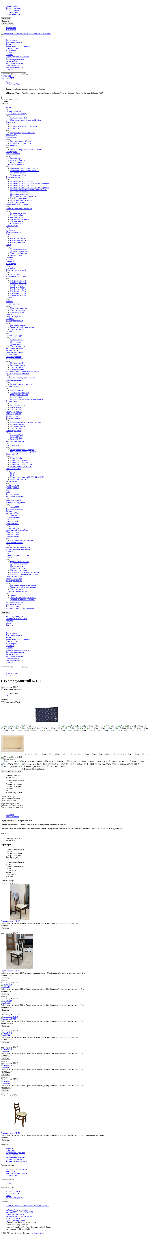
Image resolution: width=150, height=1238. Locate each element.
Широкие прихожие (18, 312)
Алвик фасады (11, 135)
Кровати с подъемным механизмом (24, 574)
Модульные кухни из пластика (22, 133)
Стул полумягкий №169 (10, 971)
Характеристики (12, 817)
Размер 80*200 (16, 437)
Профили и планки (18, 173)
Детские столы (11, 401)
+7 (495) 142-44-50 (8, 76)
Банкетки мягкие (12, 494)
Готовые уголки (16, 158)
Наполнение (15, 274)
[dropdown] (2, 2)
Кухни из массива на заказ (16, 619)
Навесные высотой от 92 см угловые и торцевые (29, 188)
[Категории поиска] (2, 36)
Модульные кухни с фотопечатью (23, 126)
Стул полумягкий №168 (10, 921)
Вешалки (9, 302)
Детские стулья (12, 416)
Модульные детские (14, 380)
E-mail (8, 82)
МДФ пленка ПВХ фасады (16, 114)
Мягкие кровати (16, 390)
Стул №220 (5, 1003)
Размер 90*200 (16, 439)
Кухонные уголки (13, 154)
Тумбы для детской (13, 414)
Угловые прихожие (18, 310)
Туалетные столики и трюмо (17, 591)
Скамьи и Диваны (17, 160)
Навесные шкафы (17, 363)
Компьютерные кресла (15, 59)
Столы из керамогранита (20, 240)
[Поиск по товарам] (27, 74)
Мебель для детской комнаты (17, 57)
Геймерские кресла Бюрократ (22, 450)
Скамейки (10, 262)
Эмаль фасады (11, 137)
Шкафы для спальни (14, 581)
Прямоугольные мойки (19, 219)
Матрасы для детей (13, 431)
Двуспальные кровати (19, 564)
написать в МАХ (8, 78)
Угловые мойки (16, 221)
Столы (8, 234)
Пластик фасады (12, 128)
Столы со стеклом (17, 243)
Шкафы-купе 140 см (18, 285)
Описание (10, 815)
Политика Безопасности (15, 1157)
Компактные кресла (18, 479)
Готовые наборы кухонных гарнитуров (26, 150)
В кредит (9, 1148)
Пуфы (8, 492)
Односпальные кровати (19, 562)
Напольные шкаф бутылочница (22, 200)
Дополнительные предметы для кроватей (26, 399)
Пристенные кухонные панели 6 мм (24, 171)
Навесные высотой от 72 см (21, 181)
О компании (10, 1151)
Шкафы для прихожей (14, 321)
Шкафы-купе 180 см (18, 291)
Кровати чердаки (17, 397)
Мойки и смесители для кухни (18, 46)
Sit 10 (12, 473)
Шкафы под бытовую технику (22, 198)
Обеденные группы (13, 232)
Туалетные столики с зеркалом (22, 600)
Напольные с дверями (19, 192)
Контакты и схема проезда (16, 1173)
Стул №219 (5, 987)
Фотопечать (10, 122)
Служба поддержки (9, 1165)
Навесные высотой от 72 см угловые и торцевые (29, 183)
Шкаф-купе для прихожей (16, 270)
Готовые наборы (12, 304)
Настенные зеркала (13, 604)
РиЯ (7, 695)
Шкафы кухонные (13, 177)
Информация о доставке (15, 1153)
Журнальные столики (14, 348)
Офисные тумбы (12, 534)
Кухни (8, 44)
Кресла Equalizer (16, 458)
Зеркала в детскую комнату (21, 384)
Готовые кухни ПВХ (18, 118)
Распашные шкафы (18, 325)
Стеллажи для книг (13, 357)
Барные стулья (16, 255)
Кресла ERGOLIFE (13, 469)
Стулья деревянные (18, 249)
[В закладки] (4, 980)
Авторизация (11, 28)
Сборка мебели (12, 1155)
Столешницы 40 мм (18, 175)
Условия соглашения (14, 1159)
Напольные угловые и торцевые (23, 196)
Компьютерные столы (14, 67)
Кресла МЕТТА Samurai (19, 460)
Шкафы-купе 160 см (18, 289)
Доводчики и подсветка (15, 503)
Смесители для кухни (14, 224)
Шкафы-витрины (17, 369)
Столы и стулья (12, 48)
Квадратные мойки (18, 213)
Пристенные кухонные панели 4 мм (24, 169)
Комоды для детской (14, 412)
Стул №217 (5, 1083)
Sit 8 (12, 475)
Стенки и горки (16, 344)
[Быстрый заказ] (2, 980)
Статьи (8, 1183)
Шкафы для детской (14, 418)
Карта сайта (10, 1171)
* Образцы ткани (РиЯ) (10, 702)
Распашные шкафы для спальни (23, 585)
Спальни (9, 69)
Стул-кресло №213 (8, 1019)
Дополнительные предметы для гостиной (22, 371)
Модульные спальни (14, 576)
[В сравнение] (7, 980)
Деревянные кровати (14, 42)
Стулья (8, 245)
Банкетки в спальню (14, 606)
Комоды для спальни (14, 579)
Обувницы (10, 319)
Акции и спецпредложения (17, 1169)
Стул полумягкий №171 (10, 1133)
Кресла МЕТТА (12, 454)
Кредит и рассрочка (13, 8)
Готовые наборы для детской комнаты (21, 378)
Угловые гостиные (17, 346)
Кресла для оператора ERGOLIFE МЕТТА (27, 477)
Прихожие (10, 53)
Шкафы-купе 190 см (18, 293)
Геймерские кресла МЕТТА (21, 467)
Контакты (9, 625)
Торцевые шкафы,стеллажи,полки (24, 587)
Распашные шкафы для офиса (22, 541)
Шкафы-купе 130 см (18, 283)
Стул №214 (5, 1035)
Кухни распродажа (13, 111)
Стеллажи (10, 519)
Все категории (11, 40)
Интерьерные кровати (19, 570)
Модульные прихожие (14, 317)
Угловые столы (16, 410)
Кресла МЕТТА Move (19, 462)
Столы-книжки (12, 522)
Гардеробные (11, 268)
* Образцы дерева (8, 759)
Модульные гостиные (14, 352)
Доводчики (14, 507)
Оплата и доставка (13, 10)
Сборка (8, 623)
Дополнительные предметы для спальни (22, 608)
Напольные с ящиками (19, 194)
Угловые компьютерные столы (18, 549)
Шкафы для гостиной (14, 359)
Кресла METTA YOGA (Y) (21, 464)
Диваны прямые (12, 486)
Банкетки (9, 259)
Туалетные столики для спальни (23, 598)
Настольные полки (17, 405)
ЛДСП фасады (11, 145)
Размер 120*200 (16, 435)
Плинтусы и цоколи (14, 162)
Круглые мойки (16, 215)
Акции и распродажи (14, 617)
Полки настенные (13, 517)
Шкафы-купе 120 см (18, 281)
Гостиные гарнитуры (14, 336)
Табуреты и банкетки (18, 253)
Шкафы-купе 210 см (18, 295)
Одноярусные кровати (19, 395)
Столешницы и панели (15, 164)
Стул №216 (5, 1067)
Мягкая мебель (11, 61)
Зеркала (9, 314)
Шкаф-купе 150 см (17, 287)
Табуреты (9, 257)
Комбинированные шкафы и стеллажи (25, 422)
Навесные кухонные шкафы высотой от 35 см (28, 190)
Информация (6, 1144)
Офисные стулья (12, 532)
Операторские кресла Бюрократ (23, 452)
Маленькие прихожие (19, 308)
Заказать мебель (12, 6)
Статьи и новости (13, 14)
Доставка (9, 621)
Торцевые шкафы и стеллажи (22, 327)
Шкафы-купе (11, 50)
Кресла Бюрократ (13, 445)
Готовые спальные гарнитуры (18, 555)
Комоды (9, 511)
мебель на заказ (38, 1233)
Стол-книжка (11, 230)
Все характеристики (14, 793)
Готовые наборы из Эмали (20, 141)
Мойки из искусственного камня (19, 209)
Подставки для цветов (14, 515)
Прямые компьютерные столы (18, 547)
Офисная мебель (12, 65)
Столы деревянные (18, 238)
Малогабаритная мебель (15, 63)
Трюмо (13, 596)
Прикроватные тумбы (14, 602)
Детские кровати (12, 386)
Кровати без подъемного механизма (24, 572)
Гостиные (9, 55)
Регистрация (11, 30)
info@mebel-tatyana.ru (14, 1198)
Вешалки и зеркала (13, 500)
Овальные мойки (17, 217)
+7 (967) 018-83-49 (13, 84)
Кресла (8, 490)
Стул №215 (5, 1051)
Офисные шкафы (12, 536)
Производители (12, 12)
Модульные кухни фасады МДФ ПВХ (25, 120)
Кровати (9, 557)
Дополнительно (7, 1179)
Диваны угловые (12, 488)
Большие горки (16, 340)
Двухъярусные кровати (19, 393)
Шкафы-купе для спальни (16, 276)
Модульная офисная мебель (17, 530)
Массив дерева (11, 152)
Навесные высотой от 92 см (21, 185)
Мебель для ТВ (12, 350)
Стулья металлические (19, 251)
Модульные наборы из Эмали (22, 143)
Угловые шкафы (16, 329)
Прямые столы (16, 407)
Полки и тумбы (12, 355)
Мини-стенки (15, 342)
